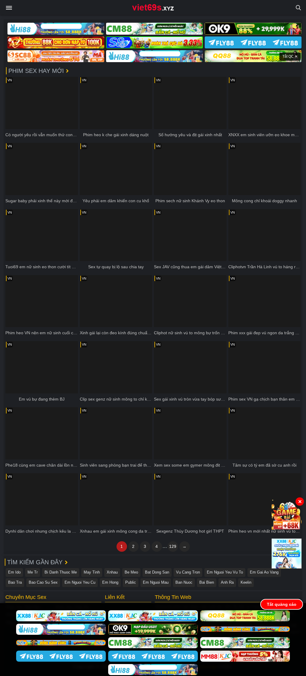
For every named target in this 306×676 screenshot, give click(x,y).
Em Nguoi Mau (156, 582)
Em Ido (14, 572)
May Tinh (92, 572)
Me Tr (32, 572)
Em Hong (110, 582)
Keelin (246, 582)
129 (172, 546)
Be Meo (131, 572)
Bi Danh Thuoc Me (61, 572)
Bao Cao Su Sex (43, 582)
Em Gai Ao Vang (264, 572)
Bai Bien (206, 582)
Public (130, 582)
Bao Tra (15, 582)
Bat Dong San (157, 572)
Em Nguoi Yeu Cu (80, 582)
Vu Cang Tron (188, 572)
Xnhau (112, 572)
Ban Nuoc (183, 582)
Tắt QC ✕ (290, 56)
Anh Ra (227, 582)
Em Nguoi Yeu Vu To (225, 572)
